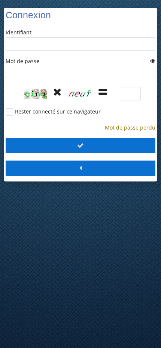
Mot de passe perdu (130, 127)
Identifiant (18, 32)
